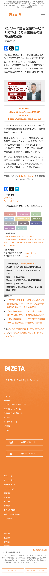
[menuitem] (41, 14)
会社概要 (7, 426)
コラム (6, 430)
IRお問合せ (8, 518)
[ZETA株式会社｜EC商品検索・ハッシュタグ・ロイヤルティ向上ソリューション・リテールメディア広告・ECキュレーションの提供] (20, 14)
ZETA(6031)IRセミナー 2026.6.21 (19, 236)
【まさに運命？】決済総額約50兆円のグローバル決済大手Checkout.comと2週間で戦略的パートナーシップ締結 (24, 242)
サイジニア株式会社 (18, 332)
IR (27, 329)
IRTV (32, 329)
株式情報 (7, 497)
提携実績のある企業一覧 (13, 413)
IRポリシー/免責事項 (12, 514)
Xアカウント (9, 198)
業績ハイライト (10, 484)
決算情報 (7, 493)
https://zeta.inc (28, 263)
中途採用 (7, 537)
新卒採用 (7, 542)
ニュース (7, 396)
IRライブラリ (9, 488)
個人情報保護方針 (39, 549)
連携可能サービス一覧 (12, 409)
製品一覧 (7, 400)
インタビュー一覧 (10, 421)
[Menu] (41, 14)
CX (9, 329)
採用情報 (7, 533)
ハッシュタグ (33, 332)
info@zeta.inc (26, 176)
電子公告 (7, 501)
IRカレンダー (9, 480)
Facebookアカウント (13, 201)
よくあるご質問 (10, 510)
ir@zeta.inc (29, 256)
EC (13, 329)
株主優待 (7, 506)
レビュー (19, 336)
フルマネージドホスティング (15, 404)
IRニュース (8, 476)
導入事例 (7, 417)
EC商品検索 (21, 329)
